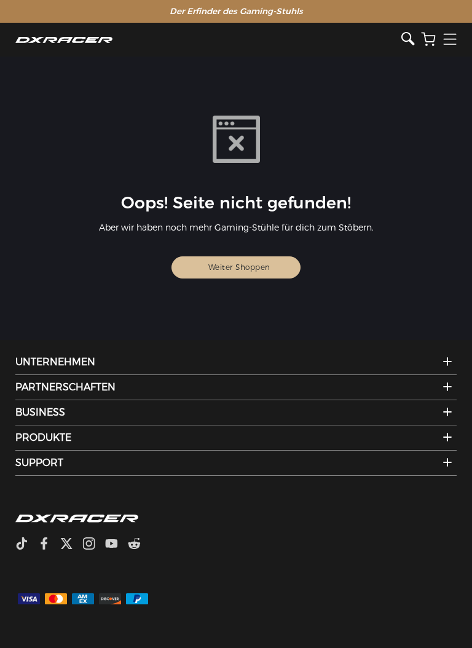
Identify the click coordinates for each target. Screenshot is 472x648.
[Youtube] (116, 545)
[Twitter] (71, 545)
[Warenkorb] (428, 40)
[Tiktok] (26, 545)
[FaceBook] (48, 545)
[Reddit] (139, 545)
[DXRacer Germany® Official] (208, 39)
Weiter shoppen (239, 267)
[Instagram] (93, 545)
